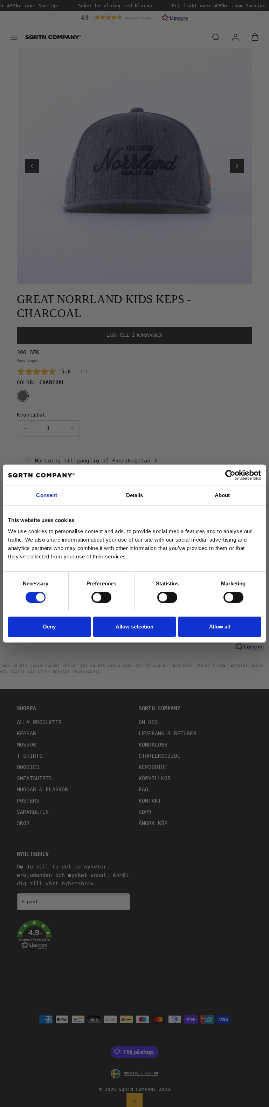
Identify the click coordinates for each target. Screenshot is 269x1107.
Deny (49, 627)
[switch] (101, 597)
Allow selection (135, 627)
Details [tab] (134, 495)
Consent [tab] (46, 495)
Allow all (219, 627)
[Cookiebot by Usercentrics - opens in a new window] (230, 475)
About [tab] (222, 495)
